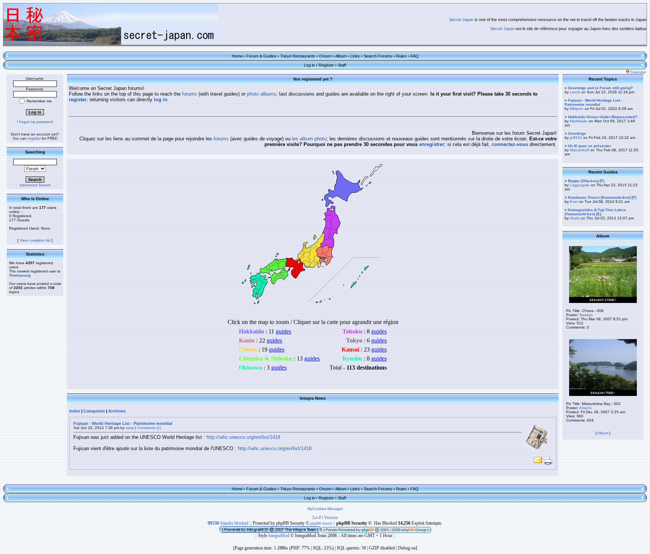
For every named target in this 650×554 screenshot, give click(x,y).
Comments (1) (149, 428)
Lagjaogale (579, 185)
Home (237, 56)
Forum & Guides (261, 56)
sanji (130, 428)
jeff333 (576, 137)
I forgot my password (35, 122)
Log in (309, 65)
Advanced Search (35, 185)
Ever (574, 201)
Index (74, 411)
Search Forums (378, 56)
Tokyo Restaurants (297, 56)
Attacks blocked (228, 523)
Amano (585, 408)
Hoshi (575, 218)
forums (189, 94)
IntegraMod (279, 535)
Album (340, 56)
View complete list (35, 240)
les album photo (309, 139)
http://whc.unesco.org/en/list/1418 (243, 437)
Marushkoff (579, 150)
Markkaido (579, 121)
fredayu (586, 315)
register (34, 138)
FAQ (414, 56)
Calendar (638, 72)
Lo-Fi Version (325, 517)
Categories (94, 411)
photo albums (261, 94)
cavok (575, 92)
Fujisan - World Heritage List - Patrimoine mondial (122, 423)
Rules (401, 56)
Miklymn (576, 109)
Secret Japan (461, 19)
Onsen (325, 56)
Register (326, 65)
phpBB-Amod (321, 523)
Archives (117, 411)
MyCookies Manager (325, 509)
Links (355, 56)
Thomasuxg (19, 275)
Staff (342, 65)
